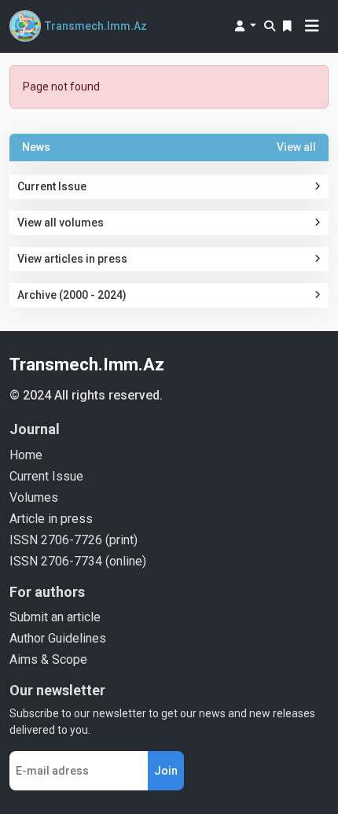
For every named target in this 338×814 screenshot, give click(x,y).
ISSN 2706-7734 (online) (77, 561)
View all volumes (60, 222)
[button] (245, 26)
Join (166, 770)
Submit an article (55, 617)
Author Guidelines (57, 638)
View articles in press (72, 258)
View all (296, 147)
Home (25, 455)
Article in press (51, 518)
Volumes (33, 497)
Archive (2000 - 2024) (72, 295)
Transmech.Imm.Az (86, 364)
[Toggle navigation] (312, 26)
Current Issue (51, 186)
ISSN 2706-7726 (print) (73, 539)
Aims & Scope (48, 659)
